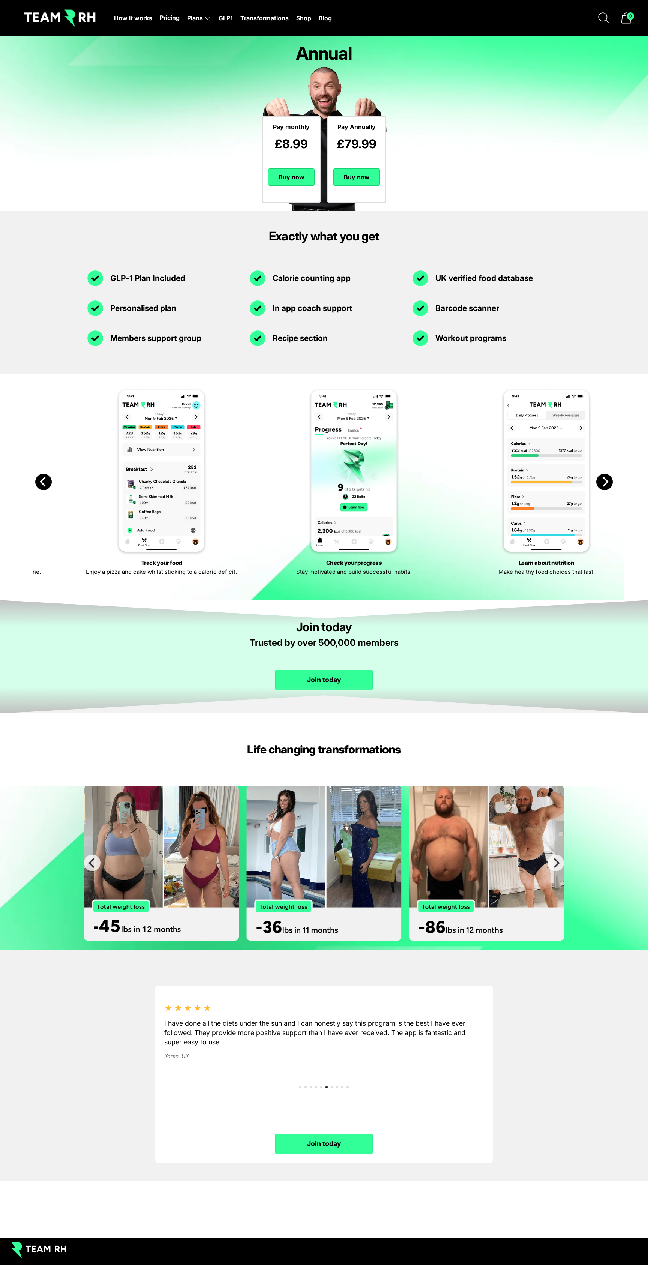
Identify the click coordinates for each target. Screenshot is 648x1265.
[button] (626, 18)
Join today (324, 680)
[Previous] (43, 482)
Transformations (264, 18)
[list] (324, 863)
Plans (195, 18)
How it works (133, 18)
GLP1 (226, 18)
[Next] (604, 482)
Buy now (291, 177)
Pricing (170, 17)
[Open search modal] (603, 18)
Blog (325, 18)
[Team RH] (60, 18)
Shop (303, 18)
